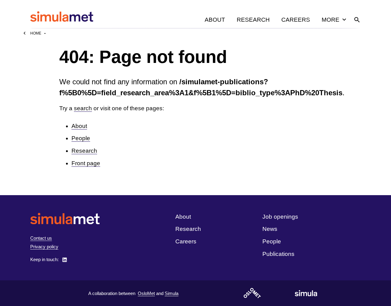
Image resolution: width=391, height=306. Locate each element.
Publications (278, 254)
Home (35, 33)
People (80, 138)
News (269, 229)
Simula (171, 293)
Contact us (41, 238)
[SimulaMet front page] (65, 218)
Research (253, 19)
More (330, 19)
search (83, 108)
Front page (85, 163)
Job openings (280, 216)
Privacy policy (44, 246)
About (215, 19)
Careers (295, 19)
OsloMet (146, 293)
